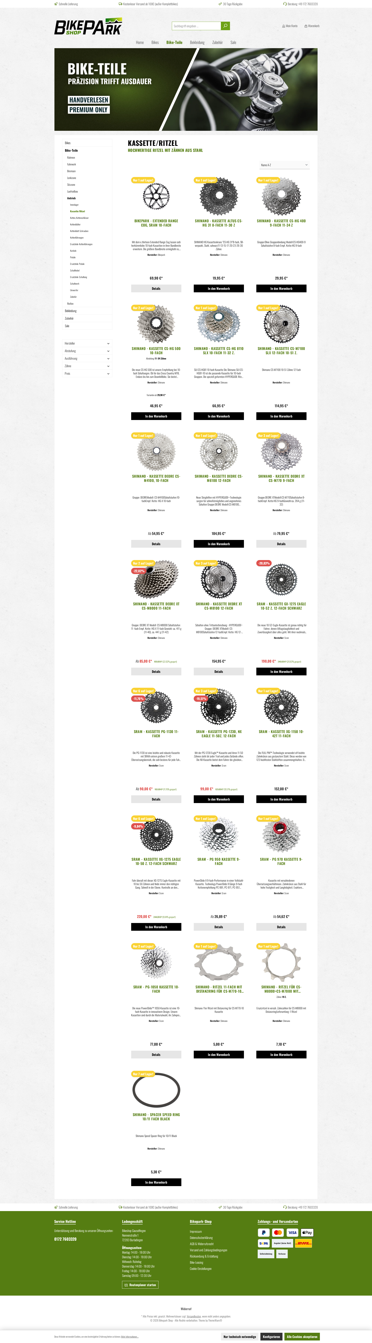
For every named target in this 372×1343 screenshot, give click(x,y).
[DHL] (303, 1243)
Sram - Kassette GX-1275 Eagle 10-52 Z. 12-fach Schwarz (281, 606)
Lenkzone (71, 178)
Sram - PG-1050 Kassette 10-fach (156, 989)
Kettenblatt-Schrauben (79, 231)
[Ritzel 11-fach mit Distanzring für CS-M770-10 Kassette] (219, 962)
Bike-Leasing (196, 1262)
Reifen (70, 303)
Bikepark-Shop (201, 1221)
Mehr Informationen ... (130, 1336)
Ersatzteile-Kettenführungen (81, 244)
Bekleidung (71, 310)
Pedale (73, 257)
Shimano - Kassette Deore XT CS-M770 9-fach (281, 478)
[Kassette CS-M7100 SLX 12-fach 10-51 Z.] (281, 324)
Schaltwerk (74, 283)
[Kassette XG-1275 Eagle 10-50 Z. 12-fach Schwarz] (156, 834)
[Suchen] (225, 26)
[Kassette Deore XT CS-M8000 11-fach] (156, 579)
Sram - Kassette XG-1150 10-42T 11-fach (281, 733)
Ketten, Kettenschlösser (79, 217)
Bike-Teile (71, 150)
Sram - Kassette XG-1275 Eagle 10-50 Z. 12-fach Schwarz (156, 861)
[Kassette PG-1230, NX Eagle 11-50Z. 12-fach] (219, 707)
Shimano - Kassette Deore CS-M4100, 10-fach (156, 478)
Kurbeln (73, 250)
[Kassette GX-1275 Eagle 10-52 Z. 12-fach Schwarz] (281, 579)
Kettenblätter (75, 224)
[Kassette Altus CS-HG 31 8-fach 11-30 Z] (219, 196)
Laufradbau (72, 191)
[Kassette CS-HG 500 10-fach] (156, 324)
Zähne (68, 366)
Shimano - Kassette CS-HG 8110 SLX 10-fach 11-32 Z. (219, 350)
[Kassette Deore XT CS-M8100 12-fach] (219, 579)
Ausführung (71, 358)
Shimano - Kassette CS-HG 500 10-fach (156, 350)
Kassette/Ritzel (77, 211)
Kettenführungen (77, 237)
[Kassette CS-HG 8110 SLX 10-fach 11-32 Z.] (219, 324)
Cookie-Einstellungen (201, 1268)
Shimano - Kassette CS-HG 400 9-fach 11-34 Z (281, 223)
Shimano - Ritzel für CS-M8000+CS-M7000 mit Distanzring (281, 989)
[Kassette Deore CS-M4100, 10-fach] (156, 451)
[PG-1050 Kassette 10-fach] (156, 962)
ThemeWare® (215, 1320)
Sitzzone (71, 184)
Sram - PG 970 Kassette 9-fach (281, 861)
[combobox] (196, 26)
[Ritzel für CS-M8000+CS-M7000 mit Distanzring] (281, 962)
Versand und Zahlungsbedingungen (208, 1250)
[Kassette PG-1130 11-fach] (156, 707)
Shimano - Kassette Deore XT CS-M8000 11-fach (156, 606)
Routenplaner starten (142, 1284)
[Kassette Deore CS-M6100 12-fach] (219, 451)
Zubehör (73, 296)
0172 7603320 (65, 1239)
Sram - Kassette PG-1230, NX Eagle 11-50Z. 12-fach (219, 733)
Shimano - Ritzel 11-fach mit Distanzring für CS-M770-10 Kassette (218, 989)
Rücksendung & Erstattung (204, 1256)
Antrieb (71, 198)
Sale (67, 325)
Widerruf (186, 1308)
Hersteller (70, 343)
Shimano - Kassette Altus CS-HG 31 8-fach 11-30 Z (219, 223)
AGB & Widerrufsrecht (202, 1243)
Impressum (196, 1231)
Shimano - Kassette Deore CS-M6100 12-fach (219, 478)
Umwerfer (74, 290)
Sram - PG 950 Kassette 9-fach (218, 861)
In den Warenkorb (219, 288)
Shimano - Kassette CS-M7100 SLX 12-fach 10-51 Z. (281, 350)
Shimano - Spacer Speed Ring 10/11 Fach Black (156, 1116)
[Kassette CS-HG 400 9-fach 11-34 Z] (281, 196)
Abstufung (70, 350)
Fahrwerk (71, 164)
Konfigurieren (271, 1336)
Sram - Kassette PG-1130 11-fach (156, 733)
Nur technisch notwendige (240, 1336)
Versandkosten (194, 1316)
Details (156, 288)
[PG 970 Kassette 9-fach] (281, 834)
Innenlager (74, 204)
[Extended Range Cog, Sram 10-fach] (156, 196)
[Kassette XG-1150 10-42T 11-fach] (281, 707)
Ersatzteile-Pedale (77, 263)
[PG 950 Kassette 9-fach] (219, 834)
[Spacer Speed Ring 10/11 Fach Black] (156, 1090)
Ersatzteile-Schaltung (78, 277)
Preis (67, 373)
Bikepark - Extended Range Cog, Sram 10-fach (156, 223)
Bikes (68, 142)
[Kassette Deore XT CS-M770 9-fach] (281, 451)
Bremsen (71, 171)
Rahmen (71, 157)
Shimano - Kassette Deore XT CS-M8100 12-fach (219, 606)
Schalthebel (74, 270)
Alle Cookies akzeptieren (302, 1336)
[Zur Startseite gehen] (88, 25)
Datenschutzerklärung (201, 1237)
